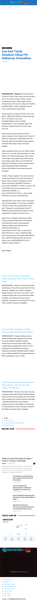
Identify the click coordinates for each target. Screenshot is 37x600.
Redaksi (4, 463)
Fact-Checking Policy (10, 586)
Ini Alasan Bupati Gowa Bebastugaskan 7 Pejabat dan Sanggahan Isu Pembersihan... (22, 487)
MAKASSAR (17, 7)
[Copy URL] (21, 66)
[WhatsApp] (8, 66)
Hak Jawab (7, 595)
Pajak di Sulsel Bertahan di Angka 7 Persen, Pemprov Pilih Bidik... (17, 459)
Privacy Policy (8, 591)
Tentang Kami (8, 579)
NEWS (10, 7)
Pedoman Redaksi (9, 584)
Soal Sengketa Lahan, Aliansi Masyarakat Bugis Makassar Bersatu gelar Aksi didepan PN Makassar (18, 385)
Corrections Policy (9, 589)
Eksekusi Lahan (8, 420)
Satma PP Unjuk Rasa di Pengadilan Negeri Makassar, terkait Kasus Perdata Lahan (18, 279)
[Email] (12, 66)
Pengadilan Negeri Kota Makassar (14, 423)
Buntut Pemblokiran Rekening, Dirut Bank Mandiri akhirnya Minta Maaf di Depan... (24, 497)
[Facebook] (4, 66)
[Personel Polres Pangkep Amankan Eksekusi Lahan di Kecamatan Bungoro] (18, 316)
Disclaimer (7, 593)
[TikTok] (11, 576)
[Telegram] (17, 66)
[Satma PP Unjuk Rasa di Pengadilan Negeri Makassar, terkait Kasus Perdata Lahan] (18, 260)
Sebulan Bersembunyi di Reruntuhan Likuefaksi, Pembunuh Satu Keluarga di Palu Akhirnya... (23, 507)
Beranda (4, 7)
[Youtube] (15, 576)
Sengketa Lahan (9, 425)
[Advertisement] (18, 27)
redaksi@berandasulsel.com (18, 572)
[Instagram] (7, 576)
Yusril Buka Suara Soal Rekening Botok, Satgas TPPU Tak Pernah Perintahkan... (23, 478)
